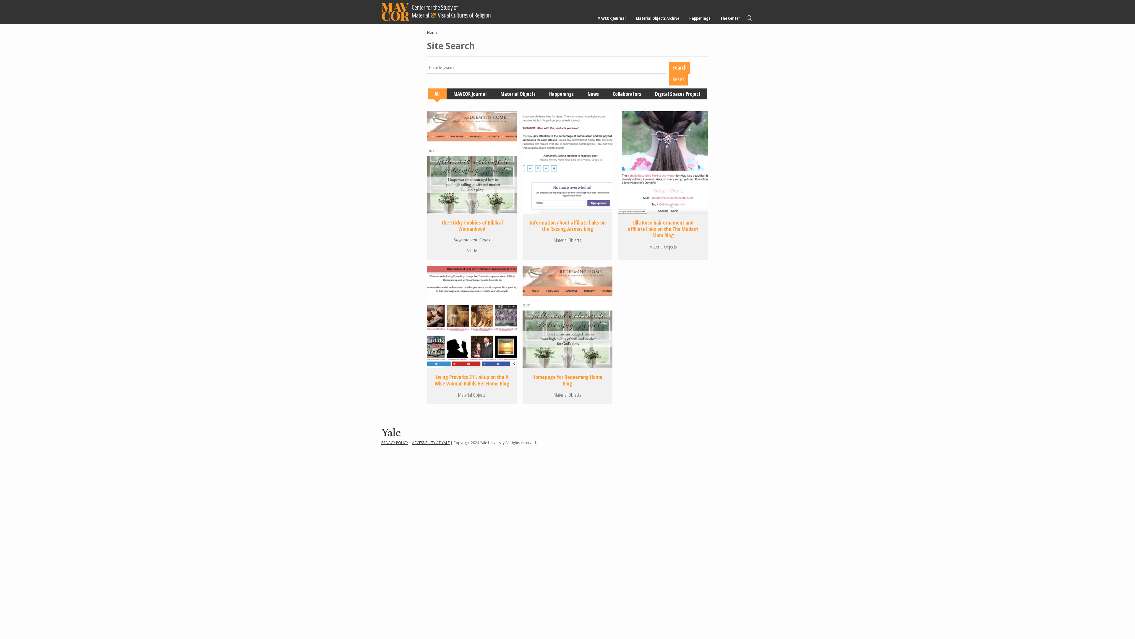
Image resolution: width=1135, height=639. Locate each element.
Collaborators (627, 94)
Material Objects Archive (657, 18)
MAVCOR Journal (611, 18)
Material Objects (518, 94)
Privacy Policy (394, 442)
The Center (730, 18)
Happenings (699, 18)
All (437, 94)
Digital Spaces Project (678, 94)
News (593, 94)
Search (749, 18)
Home (432, 32)
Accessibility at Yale (431, 442)
